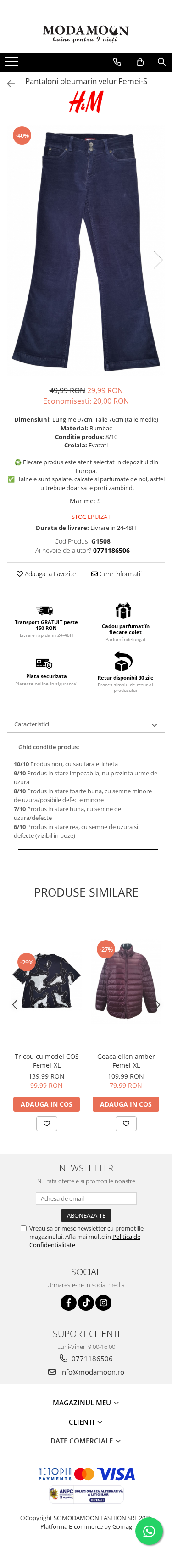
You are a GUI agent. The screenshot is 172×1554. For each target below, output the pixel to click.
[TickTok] (86, 1303)
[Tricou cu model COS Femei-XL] (46, 981)
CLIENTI (82, 1421)
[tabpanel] (86, 250)
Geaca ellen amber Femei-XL (126, 1060)
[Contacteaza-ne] (117, 62)
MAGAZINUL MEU (83, 1402)
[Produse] (13, 64)
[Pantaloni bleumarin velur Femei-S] (86, 250)
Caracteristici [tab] (31, 724)
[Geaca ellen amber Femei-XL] (126, 981)
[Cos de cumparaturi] (140, 62)
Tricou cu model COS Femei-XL (47, 1060)
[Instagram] (103, 1303)
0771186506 (91, 1358)
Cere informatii (120, 573)
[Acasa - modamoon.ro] (86, 35)
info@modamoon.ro (91, 1371)
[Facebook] (69, 1303)
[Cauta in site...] (161, 62)
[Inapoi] (7, 84)
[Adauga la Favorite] (46, 1123)
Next (157, 260)
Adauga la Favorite (49, 573)
